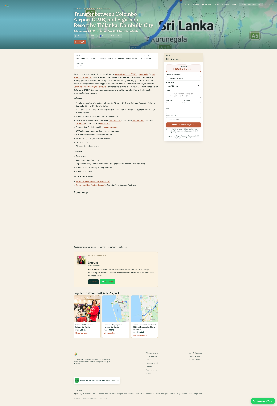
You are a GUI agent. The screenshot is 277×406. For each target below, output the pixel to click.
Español (108, 394)
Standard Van (138, 120)
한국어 (142, 394)
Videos (148, 360)
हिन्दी (125, 394)
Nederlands (150, 394)
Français (120, 394)
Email (93, 282)
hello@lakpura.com (196, 353)
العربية (82, 394)
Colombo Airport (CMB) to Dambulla (90, 87)
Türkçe (195, 394)
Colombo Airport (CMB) (126, 74)
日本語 (137, 394)
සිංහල (178, 394)
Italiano (131, 394)
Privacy (148, 373)
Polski (158, 394)
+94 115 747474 (194, 356)
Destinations (207, 4)
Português (164, 394)
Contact (149, 366)
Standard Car (115, 120)
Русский (172, 394)
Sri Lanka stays (151, 356)
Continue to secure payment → (183, 125)
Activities (225, 4)
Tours (217, 4)
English (76, 394)
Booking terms (151, 370)
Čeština (88, 394)
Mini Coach (105, 123)
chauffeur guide (111, 127)
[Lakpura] (6, 5)
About (234, 4)
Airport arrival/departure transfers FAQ (93, 181)
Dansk (94, 394)
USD (269, 4)
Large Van (80, 123)
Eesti (114, 394)
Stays (187, 4)
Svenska (184, 394)
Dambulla (143, 74)
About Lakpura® (152, 363)
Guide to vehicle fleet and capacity (91, 185)
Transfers (195, 4)
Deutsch (101, 394)
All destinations (152, 353)
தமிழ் (190, 394)
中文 (200, 394)
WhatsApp (107, 282)
